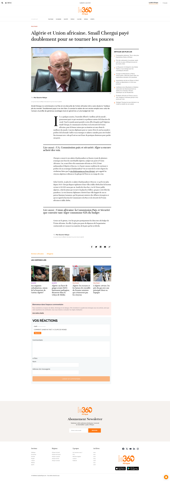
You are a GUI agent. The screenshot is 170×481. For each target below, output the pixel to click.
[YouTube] (130, 448)
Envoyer (94, 430)
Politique (50, 19)
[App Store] (120, 468)
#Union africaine (37, 254)
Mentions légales (77, 456)
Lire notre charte (38, 313)
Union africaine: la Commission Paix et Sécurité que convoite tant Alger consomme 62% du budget (76, 211)
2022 (94, 452)
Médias (86, 19)
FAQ (74, 454)
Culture (79, 19)
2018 (94, 460)
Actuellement (34, 19)
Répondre (37, 333)
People (72, 19)
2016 (94, 464)
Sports (92, 19)
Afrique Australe (56, 460)
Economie (58, 19)
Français (165, 3)
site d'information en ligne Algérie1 (82, 171)
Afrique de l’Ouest (56, 454)
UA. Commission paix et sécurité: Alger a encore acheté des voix (77, 149)
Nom (34, 361)
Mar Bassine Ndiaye (40, 97)
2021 (94, 454)
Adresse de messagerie (41, 369)
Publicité (75, 460)
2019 (94, 458)
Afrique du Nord (56, 452)
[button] (166, 477)
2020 (94, 456)
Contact (74, 458)
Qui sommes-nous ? (77, 452)
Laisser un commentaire (71, 379)
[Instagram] (138, 449)
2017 (94, 462)
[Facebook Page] (123, 448)
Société (66, 19)
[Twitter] (127, 448)
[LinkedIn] (134, 448)
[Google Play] (133, 468)
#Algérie (50, 254)
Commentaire (37, 340)
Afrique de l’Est (55, 458)
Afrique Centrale (56, 456)
